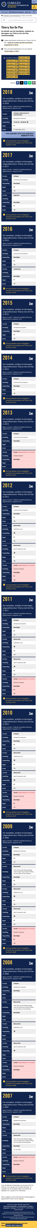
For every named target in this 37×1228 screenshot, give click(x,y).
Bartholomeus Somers (16, 12)
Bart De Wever (30, 12)
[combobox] (21, 20)
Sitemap (13, 1208)
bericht (21, 1199)
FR (34, 2)
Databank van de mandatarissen (12, 15)
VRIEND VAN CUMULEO (14, 1225)
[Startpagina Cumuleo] (2, 15)
